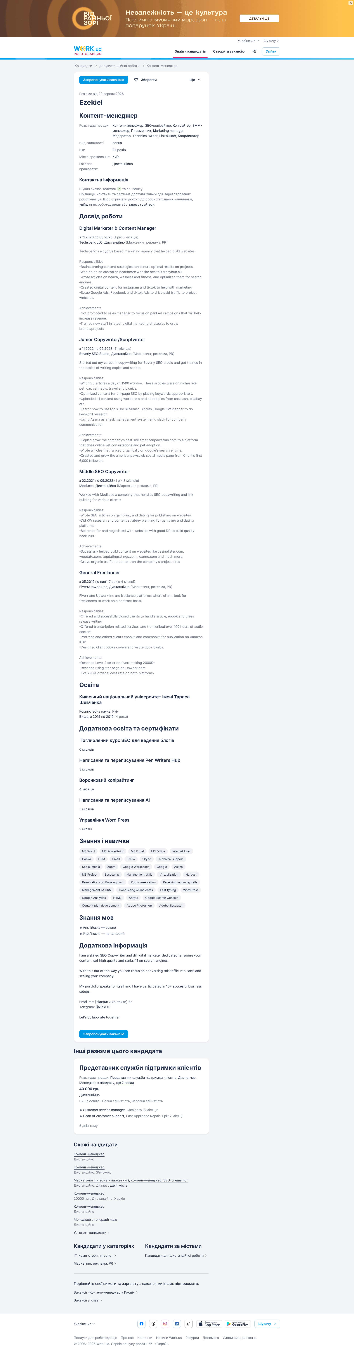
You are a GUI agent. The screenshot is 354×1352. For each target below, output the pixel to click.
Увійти (271, 51)
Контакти (144, 1338)
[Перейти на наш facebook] (141, 1324)
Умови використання (239, 1338)
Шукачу (269, 41)
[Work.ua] (87, 50)
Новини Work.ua (169, 1338)
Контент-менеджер (89, 1154)
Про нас (127, 1338)
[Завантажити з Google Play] (238, 1324)
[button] (254, 51)
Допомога (211, 1338)
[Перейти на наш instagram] (165, 1324)
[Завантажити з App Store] (209, 1324)
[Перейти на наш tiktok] (189, 1324)
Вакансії (86, 1300)
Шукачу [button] (264, 1324)
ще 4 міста (118, 1185)
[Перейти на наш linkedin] (177, 1324)
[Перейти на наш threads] (153, 1324)
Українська (82, 1324)
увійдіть (85, 204)
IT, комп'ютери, (93, 1255)
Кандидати (174, 1255)
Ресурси (192, 1338)
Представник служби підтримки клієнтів (140, 1067)
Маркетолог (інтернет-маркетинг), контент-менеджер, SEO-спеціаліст (131, 1180)
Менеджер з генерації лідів (95, 1219)
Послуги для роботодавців (95, 1338)
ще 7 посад (125, 1083)
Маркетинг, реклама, (93, 1263)
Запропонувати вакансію (103, 80)
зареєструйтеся (141, 204)
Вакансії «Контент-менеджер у (104, 1292)
